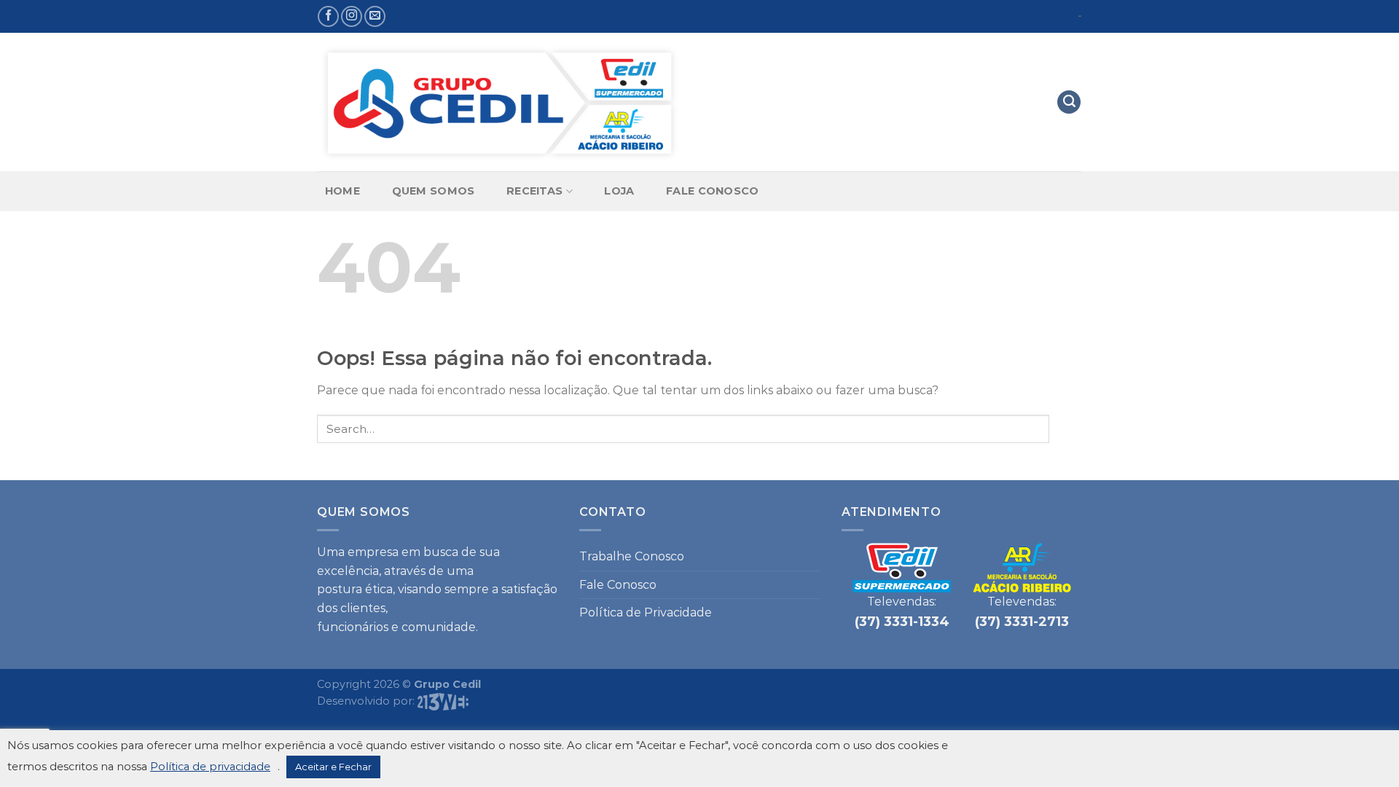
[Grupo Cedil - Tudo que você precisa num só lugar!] (499, 102)
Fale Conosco (712, 190)
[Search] (1069, 102)
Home (342, 190)
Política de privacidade (210, 766)
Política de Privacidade (645, 612)
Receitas (534, 190)
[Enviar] (1066, 429)
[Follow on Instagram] (351, 16)
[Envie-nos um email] (374, 16)
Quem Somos (433, 190)
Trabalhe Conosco (631, 556)
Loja (619, 190)
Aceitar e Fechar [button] (333, 766)
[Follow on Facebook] (328, 16)
